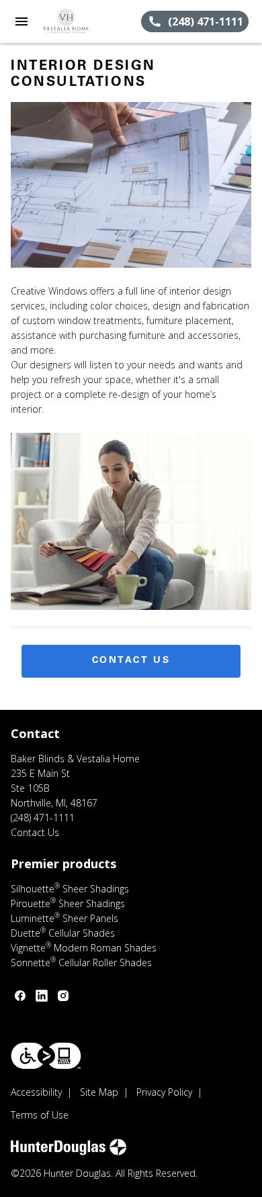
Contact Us (131, 661)
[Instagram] (63, 995)
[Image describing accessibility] (46, 1056)
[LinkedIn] (41, 995)
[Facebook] (20, 995)
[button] (21, 21)
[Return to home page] (83, 21)
